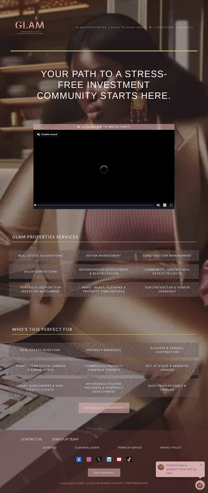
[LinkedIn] (109, 459)
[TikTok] (129, 459)
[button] (150, 27)
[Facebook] (79, 459)
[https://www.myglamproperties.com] (30, 27)
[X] (99, 459)
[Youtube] (119, 459)
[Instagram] (89, 459)
